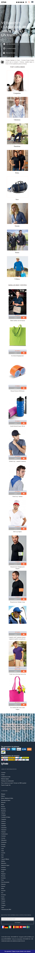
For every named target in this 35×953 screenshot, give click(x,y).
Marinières (3, 863)
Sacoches (3, 890)
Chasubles (3, 825)
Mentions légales (5, 778)
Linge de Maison (5, 859)
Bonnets (3, 806)
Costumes (3, 836)
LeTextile (3, 2)
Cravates (3, 838)
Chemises (3, 831)
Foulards (3, 846)
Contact (3, 774)
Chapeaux (3, 823)
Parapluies (3, 869)
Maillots (3, 861)
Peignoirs (3, 873)
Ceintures (3, 821)
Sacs (2, 892)
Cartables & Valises (5, 817)
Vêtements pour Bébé (6, 909)
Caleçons (3, 813)
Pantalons (3, 867)
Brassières (3, 810)
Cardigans (3, 815)
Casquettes (3, 819)
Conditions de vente (5, 776)
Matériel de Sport (5, 865)
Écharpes (3, 844)
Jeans (2, 855)
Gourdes (3, 852)
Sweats (2, 896)
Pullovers (3, 884)
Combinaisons (4, 834)
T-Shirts (3, 903)
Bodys (2, 804)
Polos (2, 880)
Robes (2, 888)
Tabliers (3, 899)
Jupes (2, 857)
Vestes (2, 907)
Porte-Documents (5, 882)
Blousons (3, 802)
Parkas (2, 871)
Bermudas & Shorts (5, 800)
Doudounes (3, 842)
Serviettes (3, 894)
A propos (3, 772)
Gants (2, 848)
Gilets (2, 850)
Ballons (3, 796)
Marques (3, 794)
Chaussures (3, 829)
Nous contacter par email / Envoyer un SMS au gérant (13, 783)
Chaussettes (3, 827)
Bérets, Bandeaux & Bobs (7, 798)
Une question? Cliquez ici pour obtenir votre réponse (17, 951)
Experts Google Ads (5, 785)
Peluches (3, 876)
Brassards (3, 808)
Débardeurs (3, 840)
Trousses (3, 901)
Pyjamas (3, 886)
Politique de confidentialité (7, 781)
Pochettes (3, 878)
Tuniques (3, 905)
